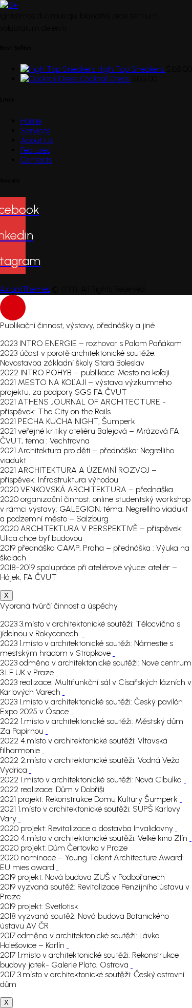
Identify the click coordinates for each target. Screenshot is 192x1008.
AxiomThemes (25, 289)
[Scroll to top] (13, 307)
